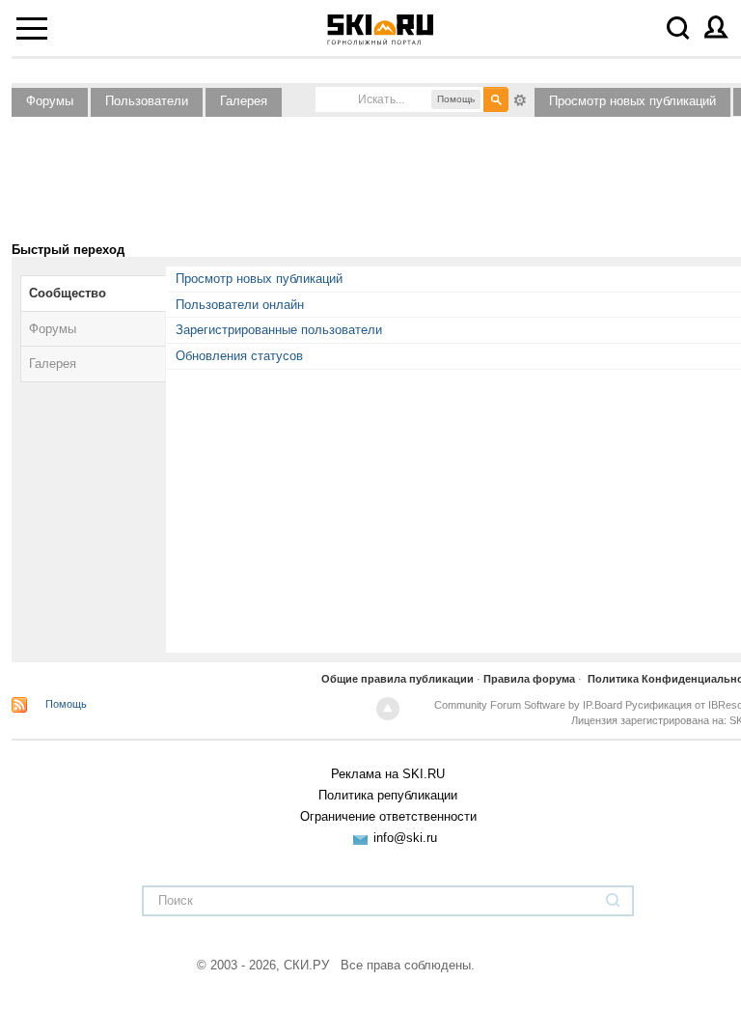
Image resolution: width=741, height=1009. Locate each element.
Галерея (243, 101)
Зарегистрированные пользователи (279, 329)
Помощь (66, 704)
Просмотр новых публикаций (632, 101)
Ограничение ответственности (388, 816)
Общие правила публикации (397, 679)
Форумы (49, 101)
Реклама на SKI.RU (388, 774)
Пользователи (146, 101)
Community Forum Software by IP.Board (528, 705)
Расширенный (520, 98)
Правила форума (529, 679)
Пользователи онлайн (240, 304)
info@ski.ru (405, 837)
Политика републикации (387, 795)
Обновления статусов (239, 356)
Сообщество (67, 293)
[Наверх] (387, 708)
